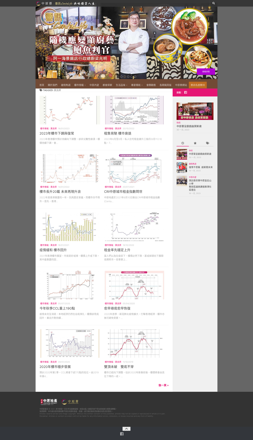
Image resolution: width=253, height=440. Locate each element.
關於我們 (52, 85)
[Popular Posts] (195, 143)
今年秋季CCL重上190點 (57, 308)
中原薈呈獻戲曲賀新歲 (189, 126)
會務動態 (151, 85)
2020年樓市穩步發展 (55, 367)
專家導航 (136, 85)
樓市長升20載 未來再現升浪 (60, 192)
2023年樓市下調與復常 (57, 133)
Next (215, 42)
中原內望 (94, 85)
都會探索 (107, 85)
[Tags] (207, 143)
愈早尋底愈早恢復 (117, 308)
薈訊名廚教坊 (198, 85)
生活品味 (120, 85)
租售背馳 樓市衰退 (117, 133)
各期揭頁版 (165, 85)
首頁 (41, 85)
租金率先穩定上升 (117, 250)
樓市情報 (79, 85)
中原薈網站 (66, 3)
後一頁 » (164, 385)
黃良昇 (53, 128)
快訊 (179, 122)
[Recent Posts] (183, 143)
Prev (37, 42)
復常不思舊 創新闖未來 (201, 167)
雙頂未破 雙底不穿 (119, 367)
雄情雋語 (65, 85)
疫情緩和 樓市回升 (53, 250)
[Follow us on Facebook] (185, 92)
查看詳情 (206, 72)
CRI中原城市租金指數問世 (123, 192)
